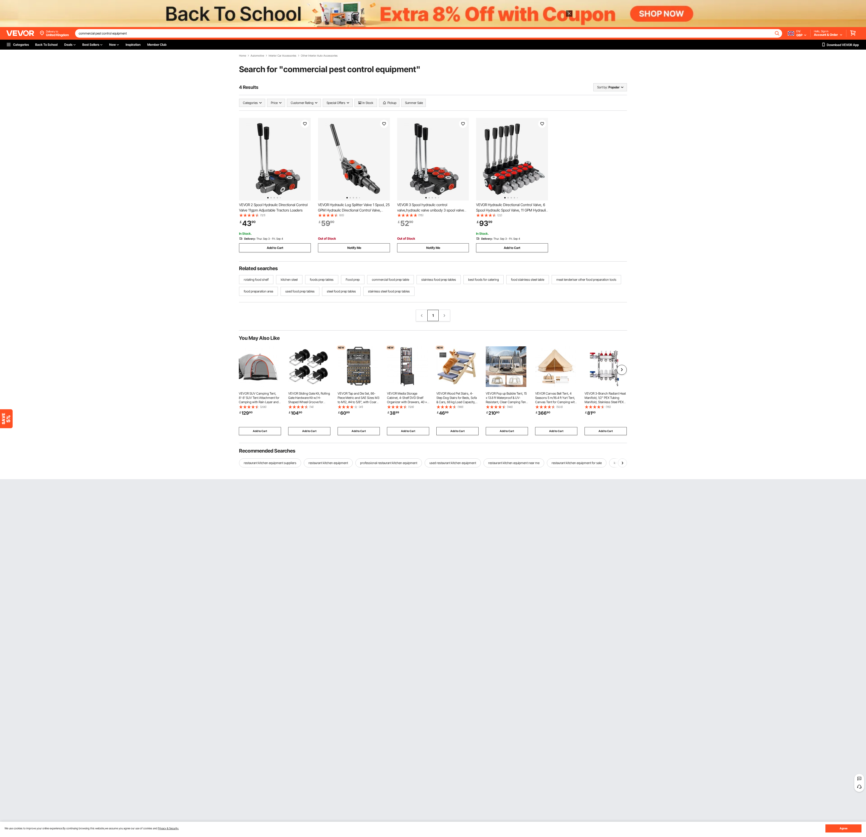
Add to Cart (275, 248)
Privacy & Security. (168, 828)
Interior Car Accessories (282, 55)
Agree (844, 828)
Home (242, 55)
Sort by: (602, 87)
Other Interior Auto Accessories (319, 55)
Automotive (257, 55)
